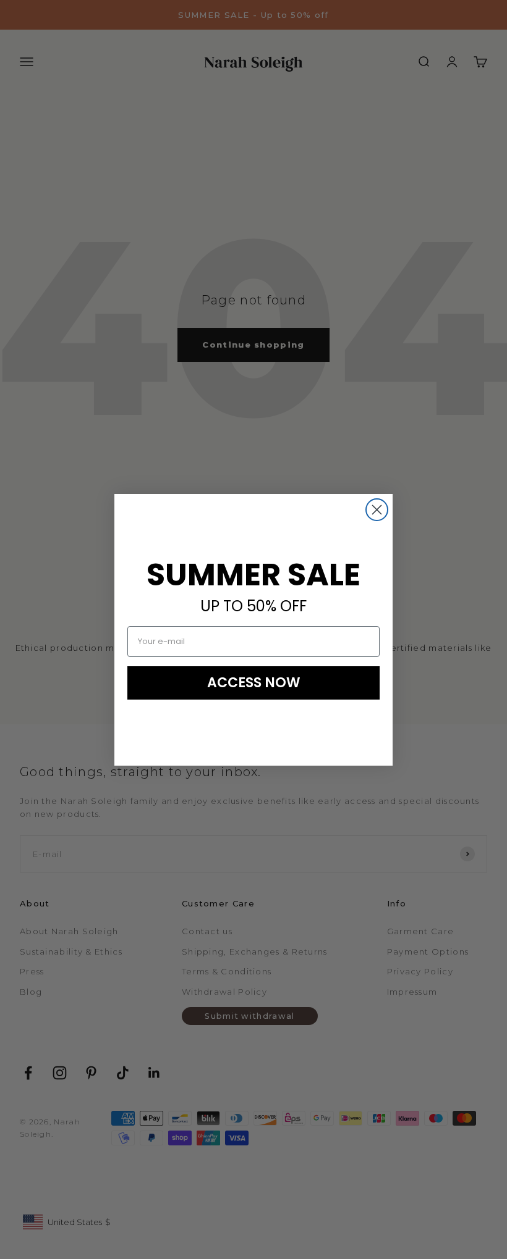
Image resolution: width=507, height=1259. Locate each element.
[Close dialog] (377, 510)
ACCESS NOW (253, 682)
